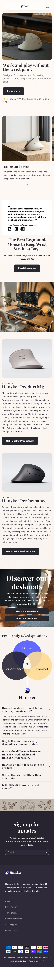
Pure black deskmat (27, 618)
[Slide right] (33, 184)
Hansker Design (22, 961)
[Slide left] (21, 184)
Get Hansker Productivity (20, 441)
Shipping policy (11, 924)
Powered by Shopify (37, 961)
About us (9, 901)
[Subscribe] (46, 852)
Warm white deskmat (27, 611)
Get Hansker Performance (20, 551)
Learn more (13, 91)
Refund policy (11, 930)
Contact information (13, 919)
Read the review (27, 268)
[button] (27, 709)
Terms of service (12, 913)
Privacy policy (11, 907)
